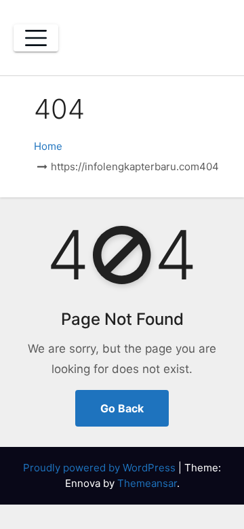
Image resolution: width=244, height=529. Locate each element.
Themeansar (147, 483)
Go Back (122, 408)
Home (48, 146)
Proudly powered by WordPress (100, 467)
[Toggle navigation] (36, 38)
